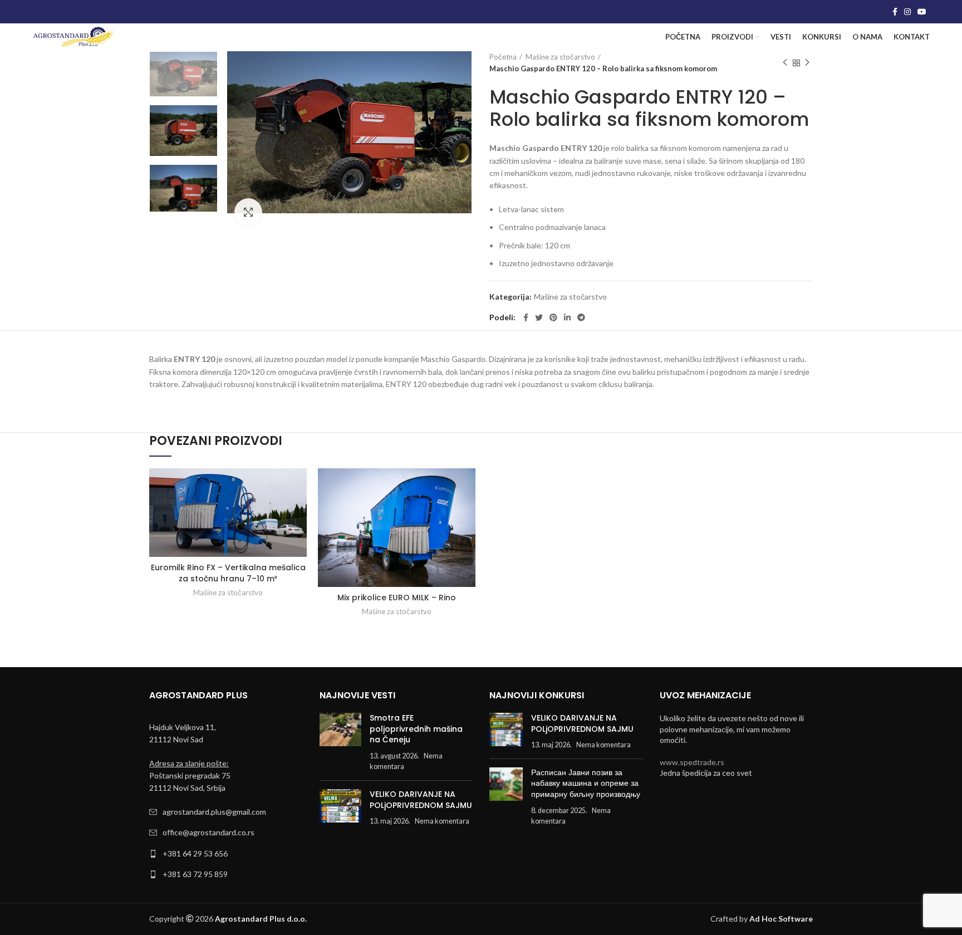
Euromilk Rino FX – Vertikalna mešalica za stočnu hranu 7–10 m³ (228, 573)
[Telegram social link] (581, 317)
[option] (183, 74)
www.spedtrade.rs (692, 762)
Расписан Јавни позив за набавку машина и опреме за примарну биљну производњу (585, 783)
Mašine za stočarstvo (560, 56)
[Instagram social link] (907, 11)
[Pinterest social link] (553, 317)
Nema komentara (442, 821)
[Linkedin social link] (567, 317)
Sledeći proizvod (807, 62)
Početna (503, 56)
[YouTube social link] (922, 11)
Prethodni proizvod (785, 62)
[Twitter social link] (539, 317)
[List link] (226, 812)
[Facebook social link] (895, 11)
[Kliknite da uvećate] (248, 212)
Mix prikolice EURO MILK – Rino (396, 597)
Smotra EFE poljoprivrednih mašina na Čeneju (416, 728)
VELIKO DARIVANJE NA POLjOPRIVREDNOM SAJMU (421, 800)
